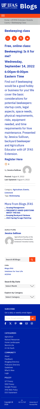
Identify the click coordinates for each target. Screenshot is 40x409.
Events (26, 189)
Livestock (9, 193)
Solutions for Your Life (14, 271)
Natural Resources (12, 339)
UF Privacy (9, 381)
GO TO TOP (22, 402)
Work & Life (9, 345)
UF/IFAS (8, 274)
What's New (9, 370)
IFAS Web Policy (11, 390)
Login (7, 373)
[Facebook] (5, 324)
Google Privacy (11, 387)
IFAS (35, 404)
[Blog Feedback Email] (26, 324)
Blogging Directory (12, 362)
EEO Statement (11, 392)
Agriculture (17, 189)
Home (6, 20)
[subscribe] (32, 318)
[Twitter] (10, 324)
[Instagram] (32, 324)
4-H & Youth (9, 348)
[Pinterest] (15, 324)
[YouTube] (21, 324)
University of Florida (33, 403)
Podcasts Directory (12, 365)
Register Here (14, 159)
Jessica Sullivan (13, 233)
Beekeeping (14, 196)
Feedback (9, 359)
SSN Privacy (9, 384)
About (7, 356)
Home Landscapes (12, 342)
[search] (32, 259)
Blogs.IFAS (9, 268)
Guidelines (9, 367)
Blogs (28, 6)
